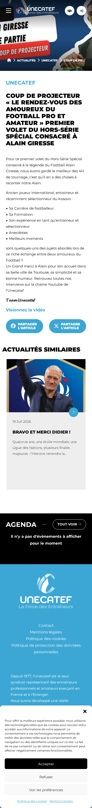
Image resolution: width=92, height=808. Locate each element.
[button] (85, 711)
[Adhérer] (69, 10)
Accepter (46, 763)
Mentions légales (61, 801)
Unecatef (50, 60)
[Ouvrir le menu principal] (8, 11)
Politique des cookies (32, 801)
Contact (46, 625)
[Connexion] (81, 10)
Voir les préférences (46, 789)
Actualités (26, 60)
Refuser (46, 776)
